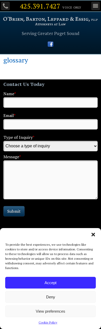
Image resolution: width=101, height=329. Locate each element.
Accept (50, 282)
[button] (93, 234)
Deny (50, 297)
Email (9, 115)
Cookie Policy (48, 322)
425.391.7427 (40, 6)
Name (9, 93)
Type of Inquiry (18, 137)
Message (12, 156)
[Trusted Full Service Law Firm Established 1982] (50, 24)
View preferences (50, 311)
